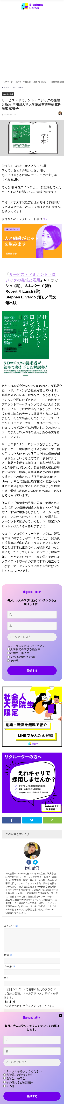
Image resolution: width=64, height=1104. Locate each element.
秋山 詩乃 (32, 868)
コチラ (46, 218)
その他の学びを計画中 (24, 657)
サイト (8, 977)
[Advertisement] (32, 46)
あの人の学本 (8, 94)
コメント (11, 925)
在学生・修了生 (19, 653)
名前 (8, 955)
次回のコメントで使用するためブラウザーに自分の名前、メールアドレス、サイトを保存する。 (31, 993)
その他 (14, 660)
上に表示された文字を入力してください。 (29, 1005)
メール (9, 966)
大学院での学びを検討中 (25, 649)
